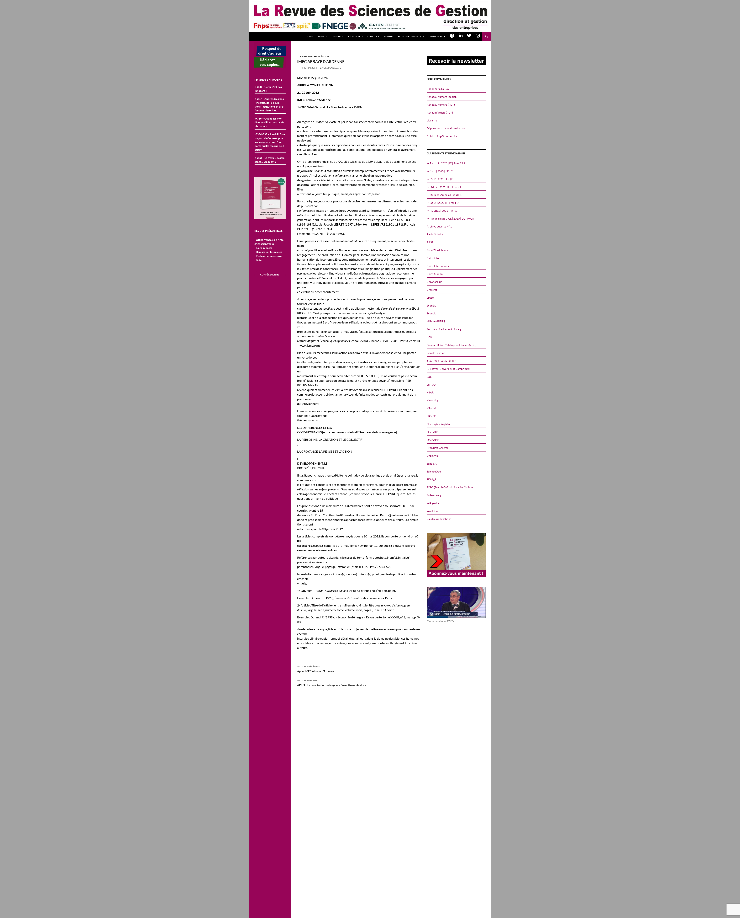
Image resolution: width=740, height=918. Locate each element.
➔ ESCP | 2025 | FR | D (440, 179)
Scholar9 (432, 463)
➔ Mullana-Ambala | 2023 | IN (444, 194)
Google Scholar (436, 353)
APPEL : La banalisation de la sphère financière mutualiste (331, 683)
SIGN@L (431, 479)
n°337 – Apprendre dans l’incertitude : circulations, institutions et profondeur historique (269, 104)
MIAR (430, 392)
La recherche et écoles (314, 56)
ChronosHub (434, 281)
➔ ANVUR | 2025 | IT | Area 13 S (446, 163)
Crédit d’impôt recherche (442, 136)
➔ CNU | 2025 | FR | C (440, 171)
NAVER (431, 416)
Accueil (309, 36)
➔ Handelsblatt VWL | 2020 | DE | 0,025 (450, 218)
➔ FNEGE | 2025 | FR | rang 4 (444, 187)
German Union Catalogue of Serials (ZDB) (451, 345)
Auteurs (388, 36)
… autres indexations (439, 518)
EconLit (431, 313)
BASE (430, 242)
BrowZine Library (437, 250)
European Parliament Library (444, 329)
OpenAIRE (433, 432)
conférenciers (269, 274)
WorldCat (433, 511)
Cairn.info (433, 258)
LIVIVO (431, 384)
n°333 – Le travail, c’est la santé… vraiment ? (269, 159)
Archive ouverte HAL (439, 226)
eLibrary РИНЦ (436, 321)
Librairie (432, 120)
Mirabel (431, 408)
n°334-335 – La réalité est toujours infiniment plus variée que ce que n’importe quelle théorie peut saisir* (270, 142)
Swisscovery (434, 495)
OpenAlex (433, 439)
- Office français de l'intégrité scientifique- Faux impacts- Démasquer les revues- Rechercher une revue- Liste (269, 250)
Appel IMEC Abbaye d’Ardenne (315, 669)
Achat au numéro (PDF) (441, 104)
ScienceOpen (434, 471)
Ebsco (430, 297)
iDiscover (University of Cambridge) (448, 368)
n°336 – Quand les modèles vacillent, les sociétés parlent (269, 122)
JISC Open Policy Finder (441, 360)
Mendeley (432, 400)
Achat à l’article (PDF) (440, 112)
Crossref (432, 289)
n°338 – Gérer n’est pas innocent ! (268, 88)
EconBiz (431, 305)
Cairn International (438, 266)
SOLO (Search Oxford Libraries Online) (450, 487)
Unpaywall (433, 455)
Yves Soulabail (331, 67)
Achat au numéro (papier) (442, 96)
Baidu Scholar (435, 234)
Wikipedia (433, 503)
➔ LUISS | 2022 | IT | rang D (443, 202)
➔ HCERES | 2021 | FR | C (442, 210)
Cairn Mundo (435, 273)
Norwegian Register (438, 424)
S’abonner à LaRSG (438, 88)
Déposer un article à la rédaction (446, 128)
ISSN (429, 376)
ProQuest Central (437, 447)
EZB (429, 337)
